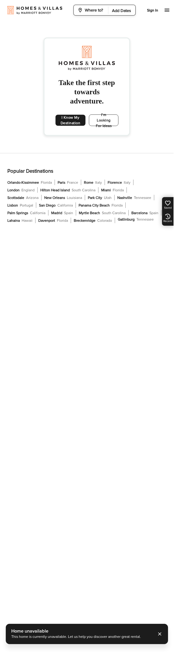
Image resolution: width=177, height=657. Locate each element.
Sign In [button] (152, 10)
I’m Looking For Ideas (104, 120)
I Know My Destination (70, 120)
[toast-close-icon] (159, 634)
